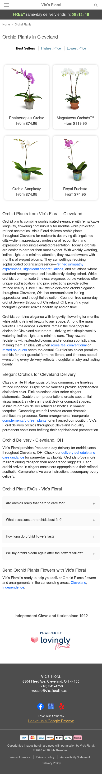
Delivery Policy (51, 763)
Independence (13, 586)
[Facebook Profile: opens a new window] (40, 706)
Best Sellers (25, 48)
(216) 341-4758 (51, 686)
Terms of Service (19, 757)
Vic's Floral (51, 5)
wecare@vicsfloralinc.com (51, 690)
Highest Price (51, 48)
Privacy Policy (45, 757)
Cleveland (78, 582)
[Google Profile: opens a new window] (51, 706)
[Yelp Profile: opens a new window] (61, 706)
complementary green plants (24, 420)
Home (6, 24)
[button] (92, 763)
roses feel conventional (69, 344)
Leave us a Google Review (51, 721)
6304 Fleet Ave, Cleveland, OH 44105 (51, 681)
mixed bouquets (14, 349)
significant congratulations (43, 268)
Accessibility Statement (75, 757)
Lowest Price (76, 48)
